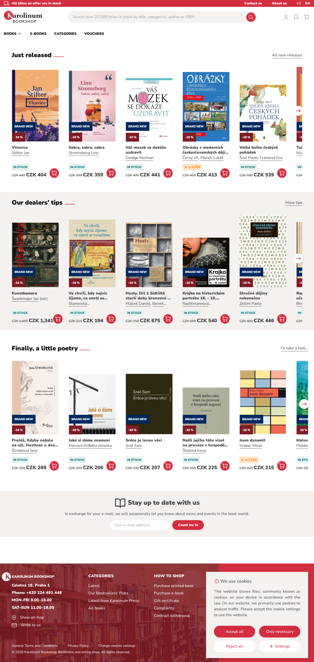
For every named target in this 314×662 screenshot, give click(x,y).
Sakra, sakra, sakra (87, 147)
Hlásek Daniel (138, 303)
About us (279, 3)
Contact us (253, 3)
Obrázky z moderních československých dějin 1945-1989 (205, 150)
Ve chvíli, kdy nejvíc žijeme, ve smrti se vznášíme (88, 296)
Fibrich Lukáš (211, 157)
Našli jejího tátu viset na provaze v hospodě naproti (204, 443)
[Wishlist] (296, 16)
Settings (282, 646)
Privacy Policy (78, 645)
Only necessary (279, 631)
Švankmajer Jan (25, 298)
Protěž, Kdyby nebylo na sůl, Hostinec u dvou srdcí (34, 443)
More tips (293, 202)
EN (307, 3)
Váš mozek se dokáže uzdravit (146, 150)
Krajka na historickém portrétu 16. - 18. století (203, 296)
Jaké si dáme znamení (89, 440)
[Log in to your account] (286, 16)
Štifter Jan (20, 153)
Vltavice (20, 147)
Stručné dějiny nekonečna (253, 296)
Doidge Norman (140, 157)
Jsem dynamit (252, 440)
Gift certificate (166, 600)
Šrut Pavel (248, 157)
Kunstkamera (24, 293)
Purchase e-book (169, 593)
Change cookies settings (116, 645)
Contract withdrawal (172, 615)
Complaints (164, 608)
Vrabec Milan (250, 445)
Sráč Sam (134, 445)
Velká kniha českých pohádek (258, 150)
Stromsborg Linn (83, 153)
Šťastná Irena (194, 450)
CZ (299, 3)
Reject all (234, 646)
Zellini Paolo (250, 303)
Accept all (235, 631)
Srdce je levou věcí (144, 440)
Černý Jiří (190, 157)
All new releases (287, 55)
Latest (94, 585)
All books (96, 608)
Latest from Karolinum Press (113, 600)
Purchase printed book (174, 585)
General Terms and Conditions (35, 645)
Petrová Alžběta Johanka (90, 445)
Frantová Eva (271, 157)
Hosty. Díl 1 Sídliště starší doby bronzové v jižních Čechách (148, 296)
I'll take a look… (294, 348)
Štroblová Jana (24, 450)
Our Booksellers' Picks (108, 593)
